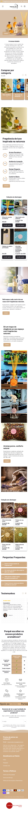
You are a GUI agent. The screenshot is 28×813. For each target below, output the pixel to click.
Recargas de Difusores (18, 95)
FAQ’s (4, 759)
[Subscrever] (25, 721)
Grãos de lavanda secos (6, 520)
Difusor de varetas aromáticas (7, 217)
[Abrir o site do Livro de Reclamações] (14, 805)
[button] (2, 6)
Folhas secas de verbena (19, 545)
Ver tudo (3, 75)
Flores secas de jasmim (6, 545)
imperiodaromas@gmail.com (15, 742)
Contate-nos (6, 765)
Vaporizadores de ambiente (19, 217)
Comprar (6, 33)
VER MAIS (6, 185)
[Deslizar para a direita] (25, 75)
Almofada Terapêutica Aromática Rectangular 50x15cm (18, 248)
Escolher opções (7, 225)
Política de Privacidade (9, 774)
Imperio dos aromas (12, 796)
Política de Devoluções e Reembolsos (12, 780)
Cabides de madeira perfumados (7, 246)
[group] (14, 24)
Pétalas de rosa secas (19, 520)
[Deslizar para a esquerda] (23, 75)
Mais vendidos (7, 94)
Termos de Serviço (8, 777)
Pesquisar (5, 762)
